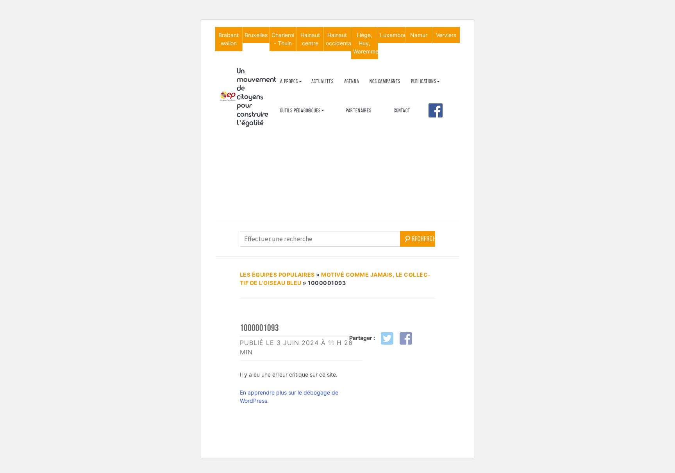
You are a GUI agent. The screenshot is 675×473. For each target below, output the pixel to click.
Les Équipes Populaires (277, 274)
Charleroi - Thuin (282, 39)
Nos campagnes (385, 81)
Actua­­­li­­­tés (322, 81)
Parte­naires (358, 111)
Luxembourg (392, 35)
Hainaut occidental (338, 39)
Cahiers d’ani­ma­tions (301, 123)
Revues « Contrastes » (433, 94)
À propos (289, 81)
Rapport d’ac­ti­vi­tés (300, 133)
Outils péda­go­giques (300, 111)
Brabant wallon (228, 39)
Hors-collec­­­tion (428, 141)
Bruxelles (256, 35)
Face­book (436, 110)
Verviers (446, 35)
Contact (402, 111)
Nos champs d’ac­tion (300, 120)
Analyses (420, 128)
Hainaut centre (310, 39)
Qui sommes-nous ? (298, 94)
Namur (418, 35)
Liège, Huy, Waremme (365, 43)
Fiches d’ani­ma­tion (298, 136)
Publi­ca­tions (423, 81)
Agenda (351, 81)
